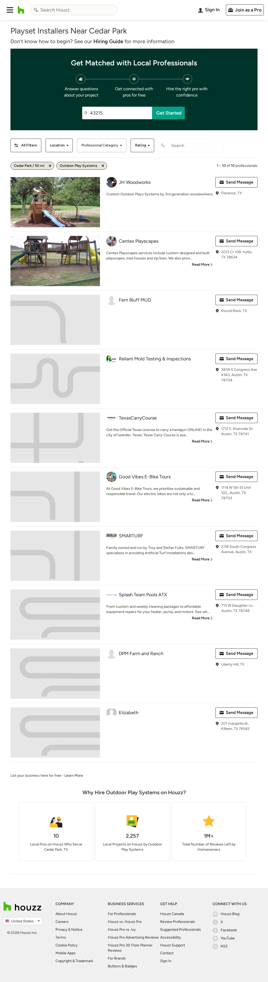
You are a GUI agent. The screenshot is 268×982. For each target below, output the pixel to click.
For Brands (117, 958)
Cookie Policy (66, 945)
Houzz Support (172, 945)
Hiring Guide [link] (108, 41)
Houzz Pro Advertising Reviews (133, 937)
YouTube (228, 938)
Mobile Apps (65, 953)
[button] (10, 10)
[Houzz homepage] (21, 10)
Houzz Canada (172, 914)
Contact (167, 953)
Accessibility (170, 937)
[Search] (36, 10)
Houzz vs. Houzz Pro (125, 921)
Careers (62, 921)
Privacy (61, 929)
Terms (60, 937)
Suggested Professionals (180, 929)
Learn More (73, 775)
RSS (224, 946)
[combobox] (74, 10)
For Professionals (122, 914)
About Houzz (66, 914)
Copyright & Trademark (74, 961)
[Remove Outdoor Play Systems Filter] (102, 165)
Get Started (169, 113)
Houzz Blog (230, 914)
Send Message (239, 182)
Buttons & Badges (122, 966)
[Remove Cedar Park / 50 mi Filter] (50, 165)
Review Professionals (177, 921)
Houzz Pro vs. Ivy (122, 929)
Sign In (165, 961)
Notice (76, 929)
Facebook (229, 930)
